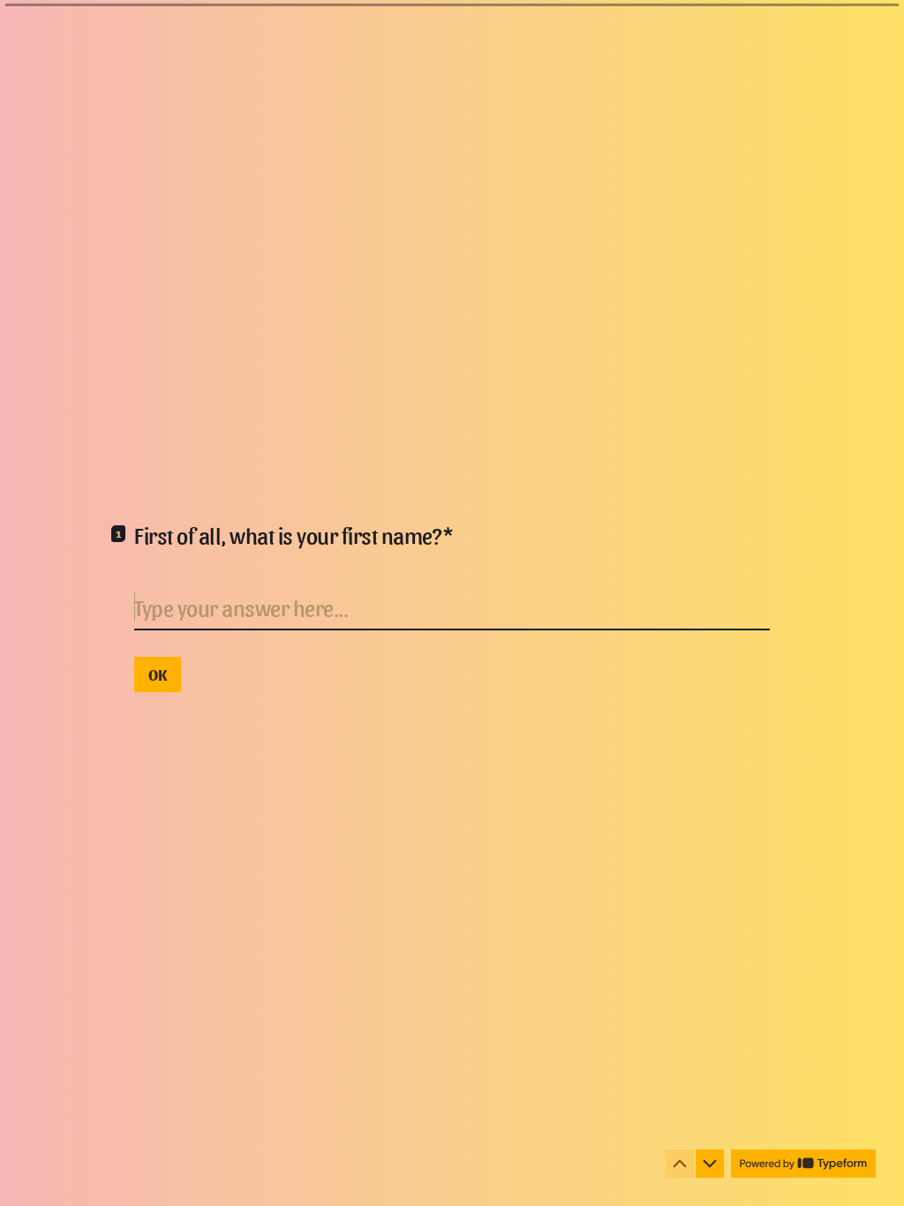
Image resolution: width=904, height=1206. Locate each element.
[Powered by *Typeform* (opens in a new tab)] (803, 1163)
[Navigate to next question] (710, 1163)
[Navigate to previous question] (680, 1163)
